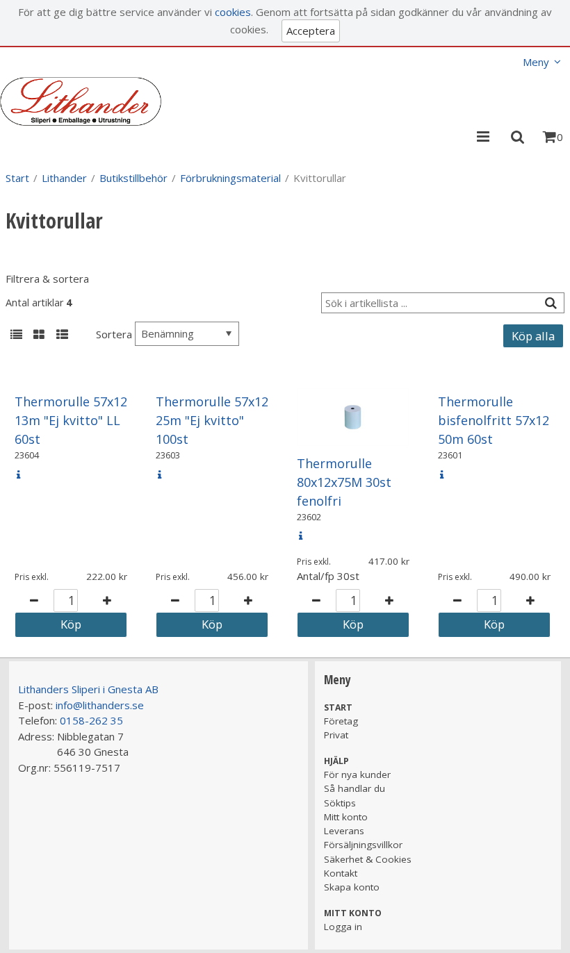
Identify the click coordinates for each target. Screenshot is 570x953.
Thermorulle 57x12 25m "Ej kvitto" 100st (212, 420)
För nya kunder (357, 774)
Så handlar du (354, 788)
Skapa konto (352, 887)
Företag (341, 721)
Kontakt (340, 873)
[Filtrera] (550, 303)
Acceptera (310, 31)
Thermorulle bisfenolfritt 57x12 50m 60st (493, 420)
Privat (336, 735)
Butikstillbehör (133, 178)
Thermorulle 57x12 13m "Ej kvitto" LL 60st (71, 420)
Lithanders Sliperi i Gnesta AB (88, 689)
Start (17, 178)
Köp (70, 624)
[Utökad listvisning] (61, 335)
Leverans (344, 830)
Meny (536, 62)
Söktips (340, 803)
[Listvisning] (16, 335)
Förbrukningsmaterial (230, 178)
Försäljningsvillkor (363, 844)
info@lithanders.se (100, 705)
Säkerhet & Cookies (368, 859)
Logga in (343, 926)
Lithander (64, 178)
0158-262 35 (91, 720)
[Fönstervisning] (38, 335)
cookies (233, 12)
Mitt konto (346, 817)
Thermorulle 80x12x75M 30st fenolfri (344, 482)
